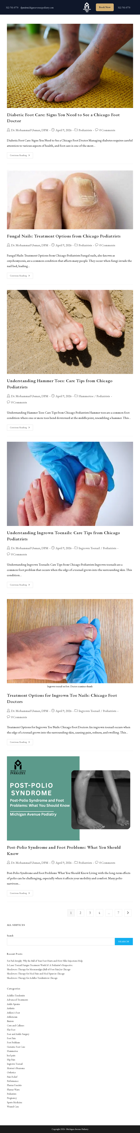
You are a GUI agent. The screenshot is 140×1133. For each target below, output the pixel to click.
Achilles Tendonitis (16, 995)
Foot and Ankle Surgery (18, 1034)
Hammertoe (86, 396)
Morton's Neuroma (16, 1068)
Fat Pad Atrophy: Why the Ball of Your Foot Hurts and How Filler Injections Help (45, 960)
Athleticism (12, 1016)
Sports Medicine (14, 1102)
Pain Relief (12, 1076)
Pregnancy (12, 1098)
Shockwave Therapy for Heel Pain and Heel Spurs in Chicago (36, 973)
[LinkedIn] (67, 6)
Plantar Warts (13, 1089)
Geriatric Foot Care (16, 1046)
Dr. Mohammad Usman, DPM (29, 130)
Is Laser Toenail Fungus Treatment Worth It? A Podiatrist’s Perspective (40, 965)
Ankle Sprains (13, 1004)
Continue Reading (21, 156)
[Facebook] (74, 6)
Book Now (104, 7)
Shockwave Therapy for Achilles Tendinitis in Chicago (32, 978)
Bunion (10, 1021)
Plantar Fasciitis (14, 1085)
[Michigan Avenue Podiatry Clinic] (86, 7)
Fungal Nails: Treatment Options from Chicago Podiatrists (64, 236)
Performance (13, 1081)
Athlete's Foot (13, 1012)
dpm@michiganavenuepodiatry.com (37, 7)
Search (10, 935)
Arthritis (10, 1008)
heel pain (11, 1055)
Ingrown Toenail (89, 548)
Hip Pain (11, 1059)
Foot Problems (13, 1042)
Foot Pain (11, 1038)
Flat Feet (11, 1029)
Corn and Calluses (15, 1025)
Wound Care (13, 1106)
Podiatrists (85, 130)
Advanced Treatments (17, 999)
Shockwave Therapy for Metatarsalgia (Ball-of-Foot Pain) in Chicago (38, 969)
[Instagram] (60, 6)
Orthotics (11, 1072)
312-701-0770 (12, 7)
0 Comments (107, 130)
